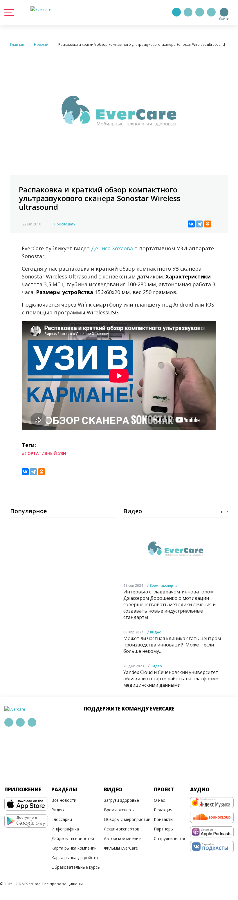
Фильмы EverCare (121, 848)
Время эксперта (163, 585)
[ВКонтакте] (191, 224)
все (224, 511)
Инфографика (65, 829)
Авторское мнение (122, 838)
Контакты (163, 819)
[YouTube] (211, 12)
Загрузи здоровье (121, 800)
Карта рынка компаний (74, 848)
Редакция (163, 809)
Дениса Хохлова (112, 248)
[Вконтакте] (199, 12)
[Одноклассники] (207, 224)
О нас (159, 800)
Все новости (63, 800)
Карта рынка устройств (74, 857)
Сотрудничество (170, 838)
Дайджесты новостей (72, 838)
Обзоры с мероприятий (127, 819)
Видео (155, 632)
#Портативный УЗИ (44, 453)
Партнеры (164, 829)
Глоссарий (61, 819)
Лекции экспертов (121, 829)
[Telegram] (188, 12)
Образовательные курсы (75, 867)
